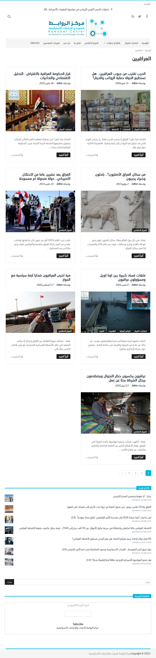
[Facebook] (146, 16)
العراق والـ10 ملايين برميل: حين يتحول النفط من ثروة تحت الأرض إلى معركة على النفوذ (109, 506)
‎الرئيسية (148, 50)
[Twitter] (139, 16)
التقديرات (112, 331)
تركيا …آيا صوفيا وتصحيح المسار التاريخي (132, 496)
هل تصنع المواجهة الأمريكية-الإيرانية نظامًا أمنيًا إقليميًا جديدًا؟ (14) (118, 559)
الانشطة (115, 129)
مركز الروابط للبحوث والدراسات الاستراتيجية (110, 653)
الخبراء (101, 331)
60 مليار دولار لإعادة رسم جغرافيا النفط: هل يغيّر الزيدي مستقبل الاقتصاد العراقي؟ (111, 538)
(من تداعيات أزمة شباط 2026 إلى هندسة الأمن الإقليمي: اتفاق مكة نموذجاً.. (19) (111, 517)
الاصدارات (127, 129)
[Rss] (132, 16)
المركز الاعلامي (140, 230)
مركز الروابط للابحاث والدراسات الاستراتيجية (77, 627)
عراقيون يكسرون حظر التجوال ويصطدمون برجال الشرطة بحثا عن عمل (116, 378)
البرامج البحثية (125, 331)
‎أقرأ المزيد (138, 154)
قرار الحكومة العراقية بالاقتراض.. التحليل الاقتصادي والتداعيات (42, 76)
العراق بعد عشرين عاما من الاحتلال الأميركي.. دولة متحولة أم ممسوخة (44, 176)
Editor (135, 83)
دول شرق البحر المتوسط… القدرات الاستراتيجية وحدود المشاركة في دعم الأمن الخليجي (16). (106, 549)
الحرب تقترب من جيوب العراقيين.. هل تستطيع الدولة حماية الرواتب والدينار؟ (119, 76)
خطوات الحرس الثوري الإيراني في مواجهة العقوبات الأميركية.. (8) (76, 9)
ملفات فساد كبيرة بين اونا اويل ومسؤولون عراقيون (123, 277)
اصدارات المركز (141, 129)
